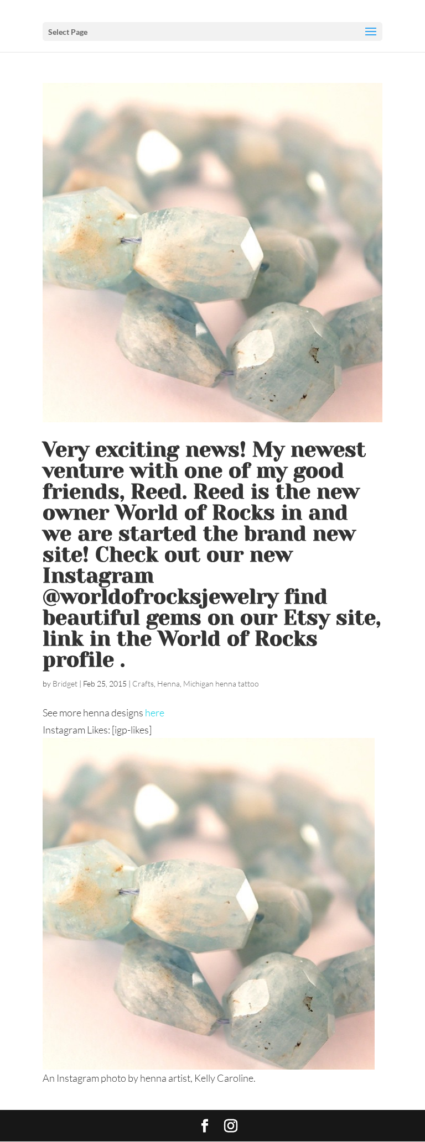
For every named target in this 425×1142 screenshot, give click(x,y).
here (154, 712)
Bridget (65, 683)
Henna (168, 683)
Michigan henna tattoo (221, 683)
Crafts (143, 683)
